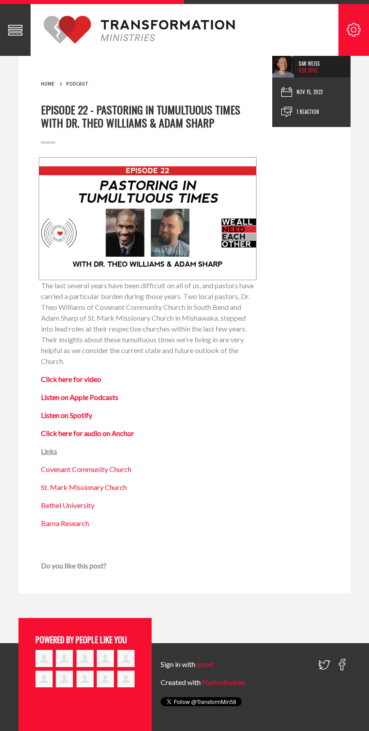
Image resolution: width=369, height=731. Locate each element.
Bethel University (67, 505)
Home (47, 83)
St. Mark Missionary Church (84, 487)
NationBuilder (224, 682)
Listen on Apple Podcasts (79, 397)
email (205, 664)
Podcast (77, 83)
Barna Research (65, 523)
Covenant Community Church (86, 469)
